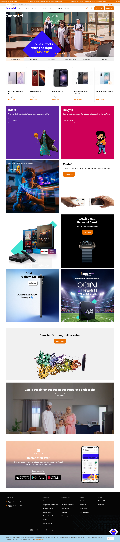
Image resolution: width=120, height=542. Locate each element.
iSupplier (82, 501)
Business (14, 4)
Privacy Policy (102, 501)
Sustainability (47, 512)
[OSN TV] (32, 241)
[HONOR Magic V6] (38, 84)
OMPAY (67, 9)
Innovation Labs (48, 516)
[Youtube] (47, 530)
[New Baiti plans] (32, 186)
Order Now (87, 232)
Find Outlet (65, 508)
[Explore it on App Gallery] (54, 477)
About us (46, 501)
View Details (13, 169)
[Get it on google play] (38, 477)
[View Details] (87, 186)
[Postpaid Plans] (32, 132)
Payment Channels (68, 504)
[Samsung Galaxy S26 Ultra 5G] (82, 84)
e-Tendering (83, 508)
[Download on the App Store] (22, 477)
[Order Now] (87, 241)
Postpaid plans (15, 120)
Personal (9, 4)
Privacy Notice (38, 539)
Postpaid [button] (27, 9)
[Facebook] (31, 530)
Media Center (47, 523)
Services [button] (52, 9)
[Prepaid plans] (87, 132)
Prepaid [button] (34, 9)
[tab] (15, 59)
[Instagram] (37, 530)
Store (20, 9)
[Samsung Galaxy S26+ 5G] (104, 84)
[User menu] (92, 8)
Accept (110, 538)
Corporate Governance (50, 504)
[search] (87, 8)
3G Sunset (101, 504)
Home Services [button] (43, 9)
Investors (27, 4)
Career (45, 519)
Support (64, 501)
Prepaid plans (68, 120)
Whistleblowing (48, 508)
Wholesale (20, 4)
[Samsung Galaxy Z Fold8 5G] (16, 84)
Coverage (65, 512)
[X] (42, 530)
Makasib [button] (59, 9)
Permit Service (84, 512)
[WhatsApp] (52, 530)
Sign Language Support (69, 516)
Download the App (38, 471)
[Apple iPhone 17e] (60, 84)
